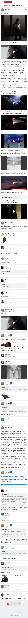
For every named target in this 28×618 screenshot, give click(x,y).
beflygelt (7, 9)
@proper (14, 476)
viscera (7, 585)
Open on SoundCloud (7, 197)
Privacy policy (6, 613)
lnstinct (7, 513)
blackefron (8, 419)
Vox (6, 267)
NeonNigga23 (8, 234)
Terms (18, 613)
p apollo (7, 301)
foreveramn (8, 547)
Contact (23, 613)
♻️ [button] (13, 234)
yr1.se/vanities (4, 13)
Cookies (13, 613)
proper (7, 354)
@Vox (10, 476)
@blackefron (20, 476)
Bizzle (6, 258)
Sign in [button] (25, 1)
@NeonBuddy (5, 476)
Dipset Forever (9, 247)
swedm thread (21, 153)
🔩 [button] (9, 354)
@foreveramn (4, 296)
